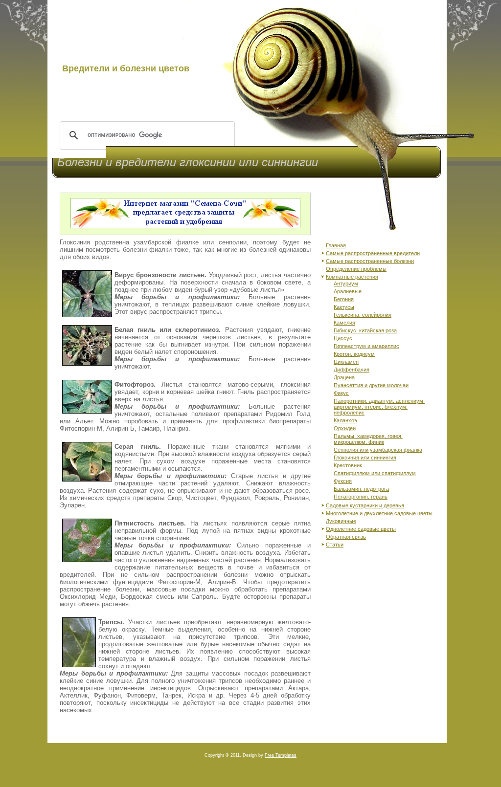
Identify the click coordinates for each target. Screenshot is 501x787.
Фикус (341, 393)
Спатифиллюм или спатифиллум (375, 473)
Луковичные (341, 521)
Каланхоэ (345, 420)
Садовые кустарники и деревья (365, 505)
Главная (336, 245)
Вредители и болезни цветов (125, 68)
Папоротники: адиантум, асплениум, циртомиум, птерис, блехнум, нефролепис (379, 406)
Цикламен (346, 362)
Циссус (343, 338)
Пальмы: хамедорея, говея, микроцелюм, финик (368, 439)
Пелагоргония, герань (360, 497)
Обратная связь (346, 537)
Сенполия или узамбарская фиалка (378, 450)
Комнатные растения (352, 277)
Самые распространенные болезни (370, 261)
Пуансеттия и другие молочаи (371, 385)
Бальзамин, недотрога (361, 489)
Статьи (334, 544)
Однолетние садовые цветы (361, 529)
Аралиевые (348, 291)
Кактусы (344, 307)
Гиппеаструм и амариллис (366, 346)
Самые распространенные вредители (373, 253)
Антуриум (346, 283)
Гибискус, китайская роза (365, 330)
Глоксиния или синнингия (365, 457)
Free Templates (280, 755)
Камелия (344, 323)
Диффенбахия (351, 369)
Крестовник (348, 465)
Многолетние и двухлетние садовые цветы (379, 513)
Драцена (344, 377)
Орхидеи (345, 428)
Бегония (344, 299)
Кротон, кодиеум (354, 354)
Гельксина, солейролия (362, 315)
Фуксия (343, 481)
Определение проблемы (356, 269)
